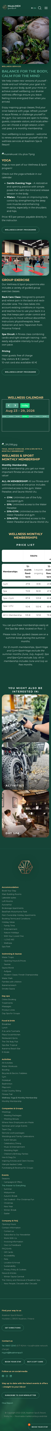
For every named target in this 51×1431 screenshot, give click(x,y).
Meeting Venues (11, 1119)
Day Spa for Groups (11, 1013)
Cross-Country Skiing (11, 1091)
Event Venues (10, 1140)
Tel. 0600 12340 (9, 1345)
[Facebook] (3, 1376)
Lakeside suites (9, 897)
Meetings (6, 1112)
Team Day (6, 1129)
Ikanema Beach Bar (11, 1048)
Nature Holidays (11, 932)
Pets (6, 1259)
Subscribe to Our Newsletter (17, 1234)
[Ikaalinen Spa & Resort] (25, 867)
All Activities (7, 1063)
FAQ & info (7, 1248)
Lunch (4, 1027)
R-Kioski (5, 1052)
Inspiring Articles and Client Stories (18, 1161)
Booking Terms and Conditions (16, 918)
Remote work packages (13, 1133)
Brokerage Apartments (12, 908)
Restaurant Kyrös (9, 1038)
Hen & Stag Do (9, 1157)
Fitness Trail (7, 1094)
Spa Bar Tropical (9, 1045)
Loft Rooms (7, 901)
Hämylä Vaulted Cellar (12, 1164)
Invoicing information (13, 1241)
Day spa (6, 996)
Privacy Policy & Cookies (15, 1269)
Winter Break (10, 1210)
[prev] (9, 405)
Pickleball (6, 1080)
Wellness (8, 943)
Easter (7, 1213)
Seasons (6, 1178)
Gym (4, 1077)
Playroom (6, 1087)
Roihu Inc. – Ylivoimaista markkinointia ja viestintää (25, 1416)
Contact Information (11, 1227)
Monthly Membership (12, 1101)
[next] (15, 405)
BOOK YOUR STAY (13, 1362)
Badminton (7, 1084)
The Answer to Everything (14, 1185)
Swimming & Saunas (12, 954)
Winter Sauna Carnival (14, 1276)
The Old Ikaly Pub (10, 1041)
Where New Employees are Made (18, 1122)
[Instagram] (7, 1376)
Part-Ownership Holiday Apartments (19, 915)
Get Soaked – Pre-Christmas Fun (19, 1199)
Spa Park (6, 946)
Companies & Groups (12, 1108)
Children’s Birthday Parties (16, 1154)
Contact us (9, 1231)
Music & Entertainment (14, 1147)
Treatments (7, 1003)
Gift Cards (8, 1252)
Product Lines (8, 1010)
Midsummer (9, 1192)
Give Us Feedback (12, 1245)
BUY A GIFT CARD (35, 1362)
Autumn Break (10, 1196)
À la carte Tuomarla (11, 1031)
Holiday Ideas (8, 922)
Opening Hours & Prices (15, 961)
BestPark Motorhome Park (14, 911)
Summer (8, 1189)
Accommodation (10, 887)
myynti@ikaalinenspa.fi (12, 1352)
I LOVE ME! (9, 939)
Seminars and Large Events (14, 1126)
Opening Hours (9, 1224)
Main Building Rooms (11, 894)
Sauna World (8, 968)
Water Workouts (9, 1066)
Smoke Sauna (8, 989)
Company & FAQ (10, 1220)
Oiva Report (7, 1403)
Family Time (9, 925)
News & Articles (9, 1273)
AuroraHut (7, 904)
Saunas (7, 964)
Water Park (7, 978)
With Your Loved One (14, 936)
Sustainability (10, 1266)
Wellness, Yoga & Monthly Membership (19, 1098)
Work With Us (10, 1238)
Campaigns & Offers (13, 1182)
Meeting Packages (12, 1115)
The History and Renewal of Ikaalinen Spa (21, 1280)
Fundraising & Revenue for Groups (17, 1168)
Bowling (5, 1070)
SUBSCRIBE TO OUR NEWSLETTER (20, 1395)
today (25, 405)
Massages (6, 1006)
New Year (8, 1206)
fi (32, 8)
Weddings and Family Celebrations (18, 1136)
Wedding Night (11, 1150)
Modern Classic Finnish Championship (21, 975)
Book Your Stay (40, 1427)
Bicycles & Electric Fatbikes (14, 1073)
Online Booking (9, 999)
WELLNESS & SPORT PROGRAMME (20, 230)
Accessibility (9, 1255)
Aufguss (7, 971)
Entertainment (10, 929)
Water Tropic (8, 957)
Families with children (12, 982)
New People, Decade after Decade (20, 1283)
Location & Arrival (12, 1262)
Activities (6, 1059)
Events (5, 1175)
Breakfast (6, 1024)
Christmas (8, 1203)
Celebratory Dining (12, 1143)
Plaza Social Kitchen (11, 1034)
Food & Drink (8, 1020)
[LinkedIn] (11, 1376)
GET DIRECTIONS (13, 1328)
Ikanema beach (9, 985)
